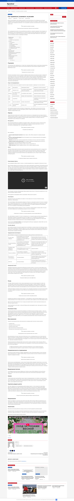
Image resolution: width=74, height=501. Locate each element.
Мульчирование (11, 51)
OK (56, 499)
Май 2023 (51, 92)
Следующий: (39, 453)
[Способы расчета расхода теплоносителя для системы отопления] (41, 471)
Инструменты (12, 42)
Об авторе (11, 58)
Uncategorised (10, 14)
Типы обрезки (12, 45)
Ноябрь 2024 (52, 64)
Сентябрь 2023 (52, 85)
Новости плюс (52, 108)
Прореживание (11, 56)
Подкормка (11, 38)
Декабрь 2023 (52, 81)
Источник (9, 437)
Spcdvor (10, 4)
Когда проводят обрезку (14, 44)
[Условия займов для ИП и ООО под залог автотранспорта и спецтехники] (30, 489)
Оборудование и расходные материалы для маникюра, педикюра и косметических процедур (44, 486)
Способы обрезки (13, 46)
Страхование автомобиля (54, 113)
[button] (19, 37)
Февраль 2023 (52, 98)
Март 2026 (52, 52)
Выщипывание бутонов (12, 53)
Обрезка (10, 41)
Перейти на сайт (19, 445)
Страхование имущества (54, 117)
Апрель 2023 (52, 94)
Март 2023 (52, 96)
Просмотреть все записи (28, 445)
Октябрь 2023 (52, 83)
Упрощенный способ (13, 48)
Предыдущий (15, 453)
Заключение (11, 57)
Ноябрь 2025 (52, 58)
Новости (51, 106)
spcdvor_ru (10, 18)
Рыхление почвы (11, 50)
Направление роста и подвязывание (14, 52)
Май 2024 (51, 73)
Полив (10, 49)
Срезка (10, 54)
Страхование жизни (53, 115)
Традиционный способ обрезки (15, 47)
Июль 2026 (52, 45)
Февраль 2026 (52, 54)
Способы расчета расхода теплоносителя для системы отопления (40, 477)
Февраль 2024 (52, 79)
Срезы (11, 43)
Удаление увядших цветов (13, 55)
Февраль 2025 (52, 62)
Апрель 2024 (52, 75)
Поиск (52, 14)
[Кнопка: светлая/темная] (56, 8)
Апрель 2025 (52, 60)
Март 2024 (52, 77)
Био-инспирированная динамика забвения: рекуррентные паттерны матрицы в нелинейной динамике (27, 477)
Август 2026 (52, 43)
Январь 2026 (52, 56)
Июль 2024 (52, 71)
